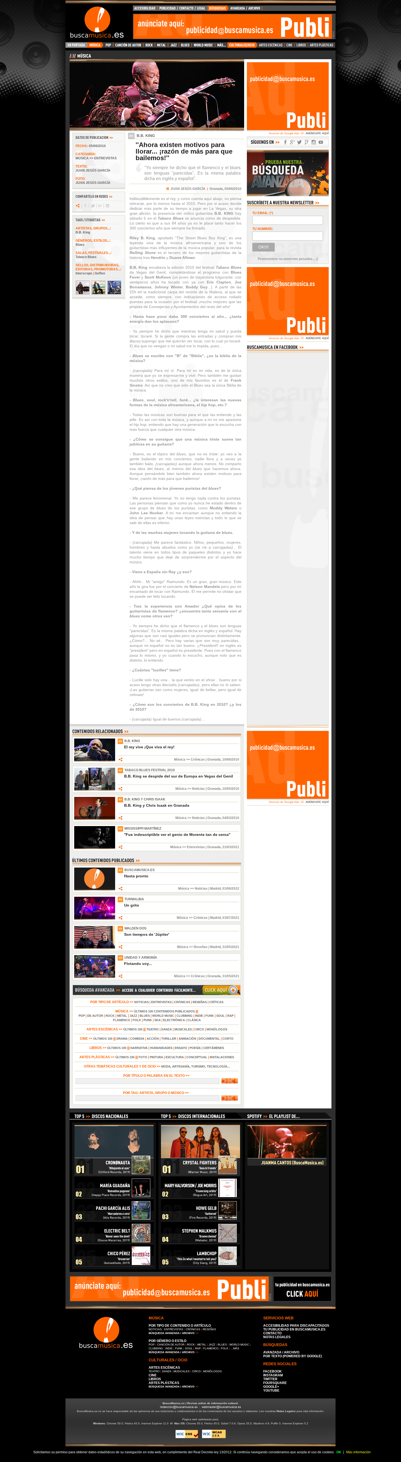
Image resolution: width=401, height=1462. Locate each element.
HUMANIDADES (161, 1048)
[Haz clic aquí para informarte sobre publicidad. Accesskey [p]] (302, 1300)
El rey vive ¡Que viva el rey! (149, 747)
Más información (358, 1452)
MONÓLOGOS (217, 1029)
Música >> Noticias (190, 789)
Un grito (131, 905)
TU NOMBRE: (262, 229)
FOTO (143, 1057)
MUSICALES (183, 1029)
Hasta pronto (136, 876)
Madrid (215, 888)
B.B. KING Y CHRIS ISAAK (144, 799)
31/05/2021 (230, 947)
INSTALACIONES (222, 1057)
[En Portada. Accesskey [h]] (76, 46)
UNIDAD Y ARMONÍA (140, 957)
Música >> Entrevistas (96, 158)
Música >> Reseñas (192, 947)
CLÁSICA (194, 1020)
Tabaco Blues (86, 257)
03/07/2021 (230, 918)
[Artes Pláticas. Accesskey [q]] (321, 46)
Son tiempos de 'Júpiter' (146, 934)
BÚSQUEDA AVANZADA (236, 9)
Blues (80, 245)
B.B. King (83, 232)
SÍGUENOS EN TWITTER (299, 142)
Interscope (84, 273)
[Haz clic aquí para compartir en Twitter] (92, 205)
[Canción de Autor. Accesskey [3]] (128, 46)
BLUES (145, 1015)
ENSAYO (181, 1048)
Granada (214, 759)
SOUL (220, 1015)
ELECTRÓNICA (174, 1020)
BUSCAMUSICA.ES (139, 870)
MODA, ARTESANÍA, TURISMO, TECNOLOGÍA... (195, 1066)
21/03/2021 (230, 847)
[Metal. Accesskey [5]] (161, 46)
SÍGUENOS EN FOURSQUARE (306, 142)
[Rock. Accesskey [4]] (149, 46)
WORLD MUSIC (163, 1015)
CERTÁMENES (213, 1048)
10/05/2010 (230, 789)
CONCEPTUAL (196, 1057)
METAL (122, 1015)
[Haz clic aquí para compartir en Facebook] (85, 205)
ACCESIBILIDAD (145, 9)
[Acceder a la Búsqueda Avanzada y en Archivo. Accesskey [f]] (288, 195)
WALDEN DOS (135, 928)
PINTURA (156, 1057)
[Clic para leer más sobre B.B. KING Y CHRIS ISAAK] (94, 819)
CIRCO (199, 1029)
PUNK (147, 1020)
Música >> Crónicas (189, 759)
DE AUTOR (95, 1015)
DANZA (166, 1029)
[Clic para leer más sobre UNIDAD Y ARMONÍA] (94, 977)
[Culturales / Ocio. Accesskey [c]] (243, 46)
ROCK (110, 1015)
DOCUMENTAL (209, 1038)
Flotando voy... (138, 963)
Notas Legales (286, 1411)
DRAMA (122, 1038)
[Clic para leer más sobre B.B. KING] (94, 760)
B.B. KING (132, 741)
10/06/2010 (230, 759)
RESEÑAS (200, 1002)
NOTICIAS (141, 1002)
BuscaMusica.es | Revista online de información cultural (200, 1403)
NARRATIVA (139, 1048)
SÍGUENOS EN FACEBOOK (285, 142)
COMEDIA (137, 1038)
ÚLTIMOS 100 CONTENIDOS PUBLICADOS (164, 1011)
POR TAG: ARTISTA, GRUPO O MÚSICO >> (156, 1093)
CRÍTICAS (216, 1002)
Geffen (100, 273)
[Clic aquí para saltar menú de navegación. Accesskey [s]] (200, 4)
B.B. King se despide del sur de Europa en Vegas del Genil (178, 776)
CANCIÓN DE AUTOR (170, 1344)
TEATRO (152, 1029)
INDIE (199, 1015)
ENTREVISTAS (161, 1002)
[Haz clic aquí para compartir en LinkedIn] (107, 205)
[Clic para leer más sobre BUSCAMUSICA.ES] (94, 889)
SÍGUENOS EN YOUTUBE (320, 142)
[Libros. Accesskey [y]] (301, 46)
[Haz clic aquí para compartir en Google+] (99, 205)
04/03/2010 (230, 818)
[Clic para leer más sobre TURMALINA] (94, 918)
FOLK (137, 1020)
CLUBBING (184, 1015)
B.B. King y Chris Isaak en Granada (156, 805)
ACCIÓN (153, 1038)
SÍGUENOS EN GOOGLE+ (292, 142)
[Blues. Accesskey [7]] (185, 46)
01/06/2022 (230, 888)
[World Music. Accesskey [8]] (203, 46)
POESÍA (195, 1048)
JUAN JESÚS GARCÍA (187, 189)
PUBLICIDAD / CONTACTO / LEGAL (182, 9)
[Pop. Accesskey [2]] (108, 46)
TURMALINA (134, 899)
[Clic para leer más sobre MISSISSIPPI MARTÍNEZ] (94, 848)
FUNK (209, 1015)
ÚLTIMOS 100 (132, 1029)
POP (82, 1015)
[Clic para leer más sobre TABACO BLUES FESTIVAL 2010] (94, 789)
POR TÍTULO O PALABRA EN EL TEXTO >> (156, 1076)
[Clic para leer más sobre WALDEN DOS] (94, 948)
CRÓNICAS (182, 1002)
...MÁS (235, 1348)
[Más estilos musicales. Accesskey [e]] (221, 46)
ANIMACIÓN (187, 1038)
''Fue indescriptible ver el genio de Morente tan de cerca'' (177, 834)
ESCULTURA (175, 1057)
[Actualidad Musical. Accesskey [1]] (95, 46)
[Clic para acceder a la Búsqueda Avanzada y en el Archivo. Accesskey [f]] (156, 994)
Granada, (217, 189)
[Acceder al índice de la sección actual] (133, 58)
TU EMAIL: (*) (262, 213)
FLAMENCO (121, 1020)
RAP (230, 1015)
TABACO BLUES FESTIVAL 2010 (149, 770)
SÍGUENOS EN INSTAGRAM (313, 142)
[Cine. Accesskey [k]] (290, 46)
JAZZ (133, 1015)
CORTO (228, 1038)
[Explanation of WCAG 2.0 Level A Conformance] (214, 1437)
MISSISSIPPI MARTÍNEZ (142, 828)
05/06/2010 (97, 146)
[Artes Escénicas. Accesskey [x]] (271, 46)
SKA (157, 1020)
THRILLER (168, 1038)
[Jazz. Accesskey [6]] (173, 46)
